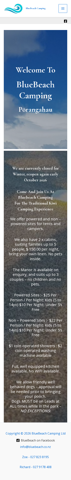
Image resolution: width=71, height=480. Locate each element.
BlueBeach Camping (36, 8)
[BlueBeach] (65, 21)
